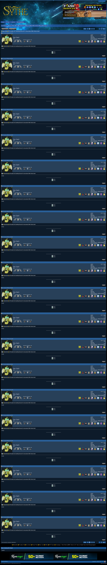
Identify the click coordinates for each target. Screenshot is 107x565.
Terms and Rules (104, 563)
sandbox (45, 25)
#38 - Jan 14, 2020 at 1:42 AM (7, 466)
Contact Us (94, 561)
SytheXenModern (5, 561)
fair (14, 25)
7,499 (105, 35)
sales (41, 25)
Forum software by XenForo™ (10, 563)
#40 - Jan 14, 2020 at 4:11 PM (7, 517)
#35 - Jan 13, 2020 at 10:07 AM (7, 389)
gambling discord (22, 25)
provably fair (36, 25)
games (28, 25)
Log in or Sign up (102, 1)
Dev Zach (16, 37)
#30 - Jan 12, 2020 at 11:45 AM (7, 262)
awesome (6, 25)
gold (31, 25)
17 (101, 28)
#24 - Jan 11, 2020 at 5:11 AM (7, 109)
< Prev (85, 28)
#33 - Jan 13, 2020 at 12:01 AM (7, 338)
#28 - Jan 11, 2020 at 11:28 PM (7, 211)
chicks (11, 25)
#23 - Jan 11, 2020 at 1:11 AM (7, 84)
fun (17, 25)
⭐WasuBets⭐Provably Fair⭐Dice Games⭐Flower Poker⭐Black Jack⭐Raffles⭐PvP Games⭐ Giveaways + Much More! (39, 544)
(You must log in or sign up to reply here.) (8, 542)
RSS (104, 561)
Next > (104, 28)
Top (103, 561)
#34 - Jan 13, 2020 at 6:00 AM (7, 364)
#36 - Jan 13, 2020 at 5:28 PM (7, 415)
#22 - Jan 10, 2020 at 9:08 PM (7, 58)
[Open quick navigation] (105, 22)
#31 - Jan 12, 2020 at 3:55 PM (7, 287)
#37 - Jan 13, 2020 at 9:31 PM (7, 440)
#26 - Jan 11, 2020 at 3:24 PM (7, 160)
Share (104, 81)
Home (100, 561)
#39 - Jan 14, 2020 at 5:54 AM (7, 491)
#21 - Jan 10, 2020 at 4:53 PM (7, 33)
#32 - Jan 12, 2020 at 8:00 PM (7, 313)
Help (98, 561)
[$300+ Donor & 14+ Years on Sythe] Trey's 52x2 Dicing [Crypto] (81, 544)
